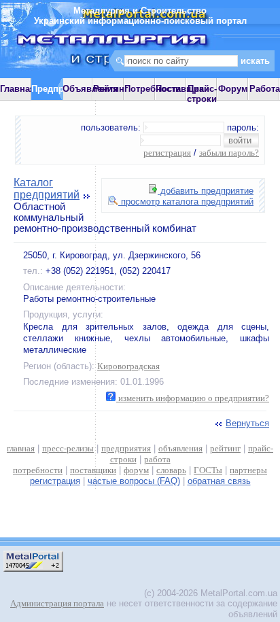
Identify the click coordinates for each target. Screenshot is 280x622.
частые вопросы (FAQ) (134, 481)
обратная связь (219, 481)
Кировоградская (128, 366)
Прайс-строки (202, 94)
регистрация (167, 153)
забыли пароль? (229, 153)
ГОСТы (208, 470)
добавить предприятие (205, 191)
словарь (171, 470)
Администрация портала (57, 603)
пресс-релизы (68, 448)
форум (136, 470)
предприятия (126, 448)
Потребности (152, 89)
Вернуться (247, 423)
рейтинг (225, 448)
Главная (17, 89)
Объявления (90, 89)
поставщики (93, 470)
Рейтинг (110, 89)
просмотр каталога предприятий (185, 201)
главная (21, 448)
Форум (233, 89)
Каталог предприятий (47, 189)
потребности (38, 470)
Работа (264, 89)
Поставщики (182, 89)
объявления (180, 448)
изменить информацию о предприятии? (192, 398)
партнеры (248, 470)
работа (157, 459)
